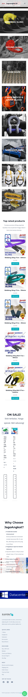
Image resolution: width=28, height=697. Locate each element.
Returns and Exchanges (7, 665)
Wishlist (4, 651)
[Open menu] (24, 3)
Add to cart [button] (5, 485)
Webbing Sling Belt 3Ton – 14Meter (15, 391)
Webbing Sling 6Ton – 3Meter (15, 323)
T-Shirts (4, 632)
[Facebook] (3, 682)
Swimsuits (4, 637)
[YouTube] (12, 682)
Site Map (4, 658)
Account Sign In (5, 656)
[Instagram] (7, 682)
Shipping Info (5, 667)
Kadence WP (22, 692)
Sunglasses (4, 634)
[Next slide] (27, 595)
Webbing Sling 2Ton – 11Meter (15, 290)
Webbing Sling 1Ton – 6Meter (15, 257)
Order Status (5, 670)
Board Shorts (5, 641)
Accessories (5, 639)
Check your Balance (6, 653)
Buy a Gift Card (5, 648)
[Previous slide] (1, 595)
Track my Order (5, 672)
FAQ (3, 674)
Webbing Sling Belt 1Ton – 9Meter (15, 357)
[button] (24, 693)
